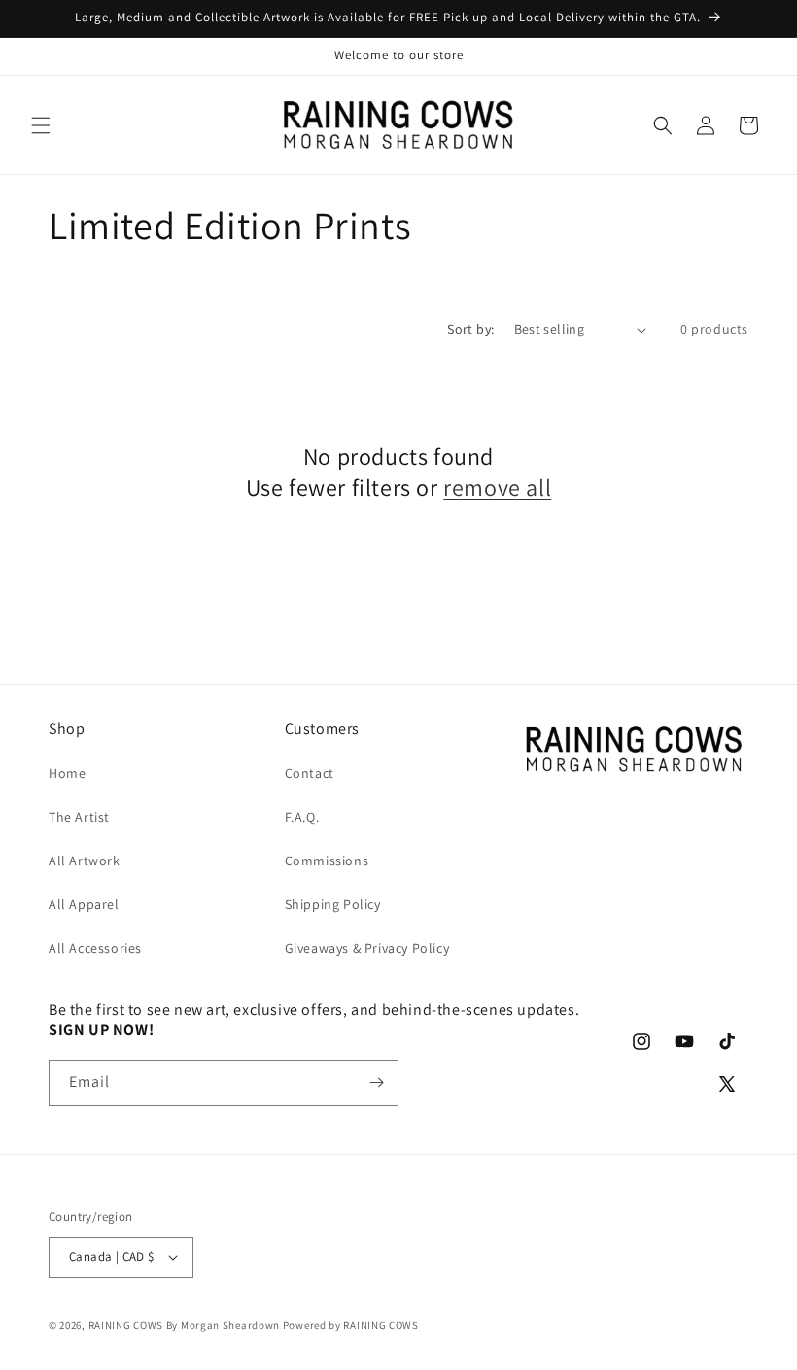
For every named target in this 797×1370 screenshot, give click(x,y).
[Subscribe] (376, 1083)
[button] (40, 125)
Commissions (327, 860)
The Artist (79, 817)
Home (67, 773)
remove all (497, 488)
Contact (309, 773)
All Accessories (95, 948)
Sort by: (470, 328)
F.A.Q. (302, 817)
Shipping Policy (333, 904)
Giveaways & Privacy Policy (367, 948)
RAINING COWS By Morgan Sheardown (184, 1325)
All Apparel (84, 904)
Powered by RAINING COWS (351, 1325)
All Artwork (85, 860)
